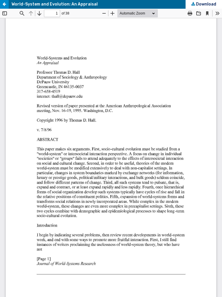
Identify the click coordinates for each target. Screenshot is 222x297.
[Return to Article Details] (4, 4)
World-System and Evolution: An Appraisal (55, 4)
